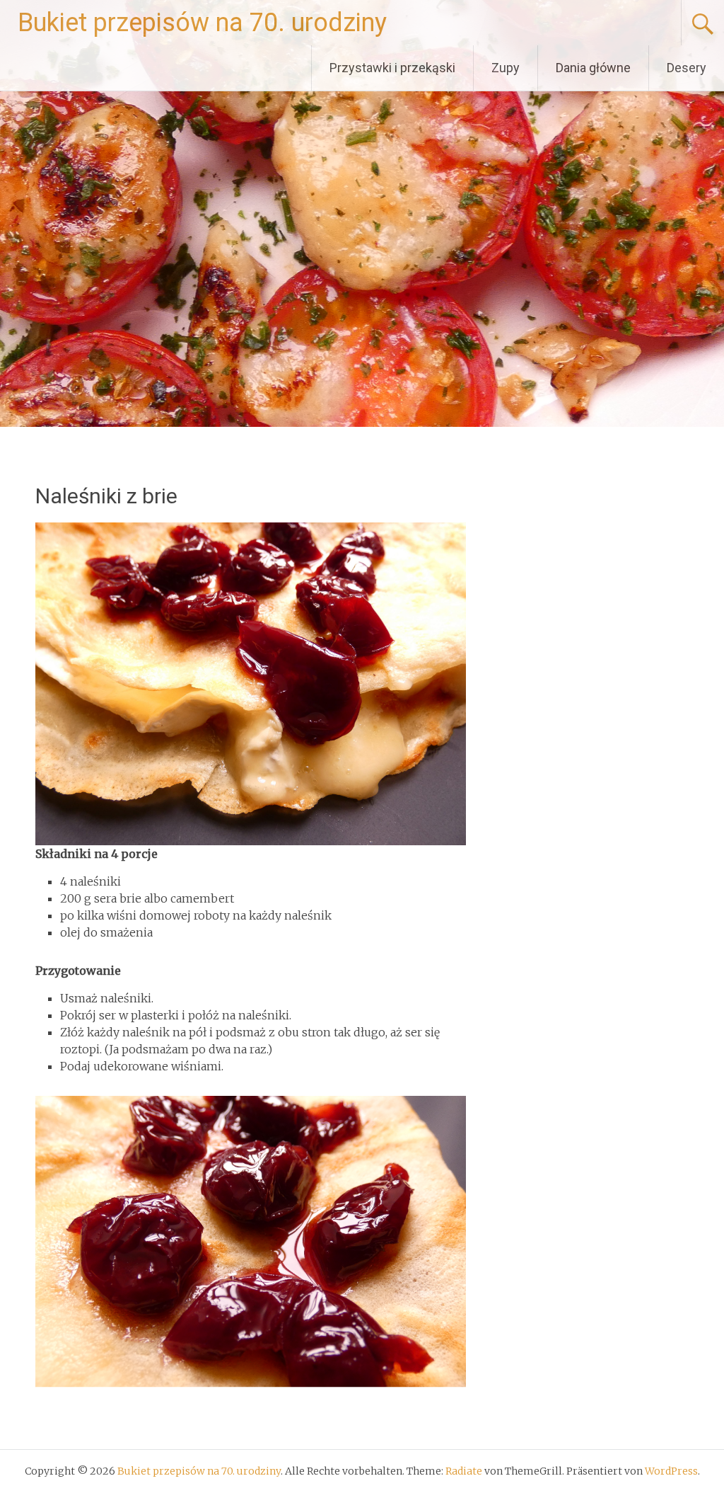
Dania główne (593, 67)
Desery (686, 67)
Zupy (505, 67)
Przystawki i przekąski (392, 67)
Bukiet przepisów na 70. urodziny (202, 23)
